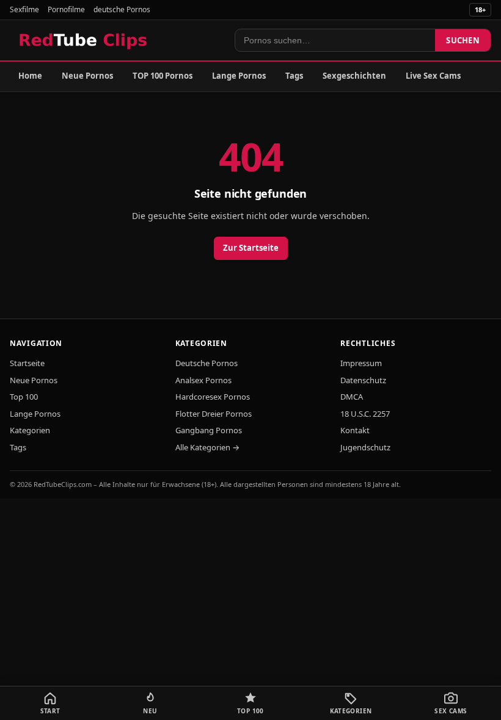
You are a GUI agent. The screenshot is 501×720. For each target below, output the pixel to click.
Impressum (361, 363)
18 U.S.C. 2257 (365, 413)
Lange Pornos (239, 75)
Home (30, 75)
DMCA (351, 396)
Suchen (463, 40)
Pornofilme (66, 9)
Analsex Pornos (203, 380)
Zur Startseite (251, 247)
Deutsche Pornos (206, 363)
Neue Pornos (87, 75)
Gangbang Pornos (208, 430)
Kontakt (355, 430)
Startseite (27, 363)
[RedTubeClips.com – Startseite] (84, 40)
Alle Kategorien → (207, 447)
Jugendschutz (365, 447)
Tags (294, 75)
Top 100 (24, 396)
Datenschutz (363, 380)
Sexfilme (24, 9)
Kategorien (30, 430)
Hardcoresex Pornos (212, 396)
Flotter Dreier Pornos (213, 413)
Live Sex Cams (433, 75)
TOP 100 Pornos (162, 75)
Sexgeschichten (354, 75)
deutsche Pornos (121, 9)
